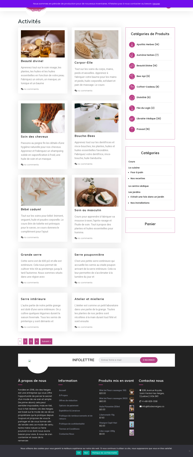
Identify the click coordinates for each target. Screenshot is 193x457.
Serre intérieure (33, 299)
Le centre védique (138, 186)
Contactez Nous (66, 434)
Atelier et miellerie (89, 299)
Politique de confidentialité (71, 424)
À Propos (63, 395)
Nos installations (140, 202)
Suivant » (46, 341)
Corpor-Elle (84, 62)
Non (86, 453)
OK (78, 453)
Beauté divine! (32, 61)
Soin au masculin (88, 210)
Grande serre (31, 254)
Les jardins (134, 192)
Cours (131, 161)
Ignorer (156, 3)
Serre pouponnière (89, 254)
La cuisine (134, 167)
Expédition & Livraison (69, 411)
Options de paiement (68, 405)
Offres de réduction (68, 400)
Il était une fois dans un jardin (147, 196)
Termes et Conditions (69, 429)
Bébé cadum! (31, 209)
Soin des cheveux (34, 136)
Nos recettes (138, 178)
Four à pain (137, 172)
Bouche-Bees (85, 136)
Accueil (62, 390)
